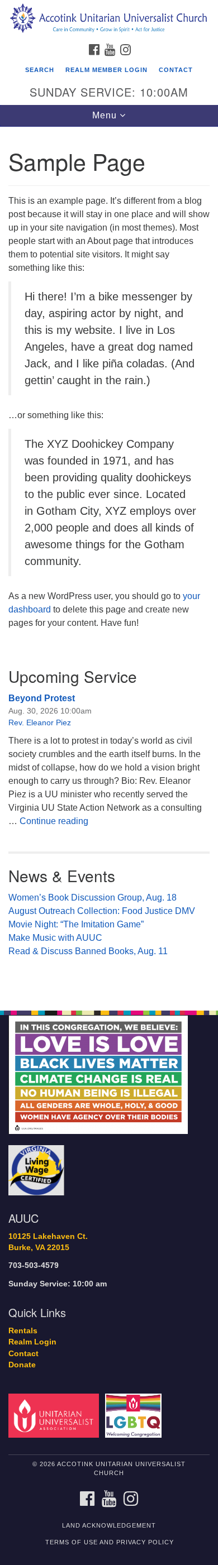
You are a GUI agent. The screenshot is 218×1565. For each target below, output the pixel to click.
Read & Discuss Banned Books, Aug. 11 (88, 951)
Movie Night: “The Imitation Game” (76, 924)
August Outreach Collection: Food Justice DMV (101, 911)
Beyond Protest (41, 698)
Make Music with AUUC (55, 937)
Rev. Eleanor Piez (39, 722)
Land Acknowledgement (109, 1525)
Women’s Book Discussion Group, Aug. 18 (92, 897)
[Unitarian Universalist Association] (55, 1415)
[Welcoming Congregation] (135, 1415)
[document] (109, 562)
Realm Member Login (106, 69)
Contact (176, 69)
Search (39, 69)
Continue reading (54, 821)
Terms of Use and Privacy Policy (109, 1542)
